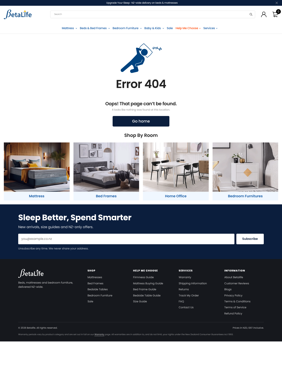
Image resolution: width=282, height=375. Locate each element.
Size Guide (140, 301)
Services (209, 28)
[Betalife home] (31, 274)
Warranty (185, 277)
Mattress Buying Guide (148, 283)
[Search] (251, 14)
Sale (170, 28)
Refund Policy (233, 313)
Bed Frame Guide (144, 289)
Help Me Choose (187, 28)
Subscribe (250, 239)
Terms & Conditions (237, 301)
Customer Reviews (236, 283)
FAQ (181, 301)
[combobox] (152, 14)
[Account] (264, 14)
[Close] (276, 3)
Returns (184, 289)
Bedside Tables (97, 289)
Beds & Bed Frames (93, 28)
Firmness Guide (143, 277)
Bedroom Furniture (126, 28)
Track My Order (189, 295)
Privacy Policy (233, 295)
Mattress (68, 28)
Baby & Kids (153, 28)
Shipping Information (193, 283)
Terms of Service (235, 307)
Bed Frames (95, 283)
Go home (141, 121)
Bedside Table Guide (147, 295)
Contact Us (186, 307)
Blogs (228, 289)
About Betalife (233, 277)
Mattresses (94, 277)
